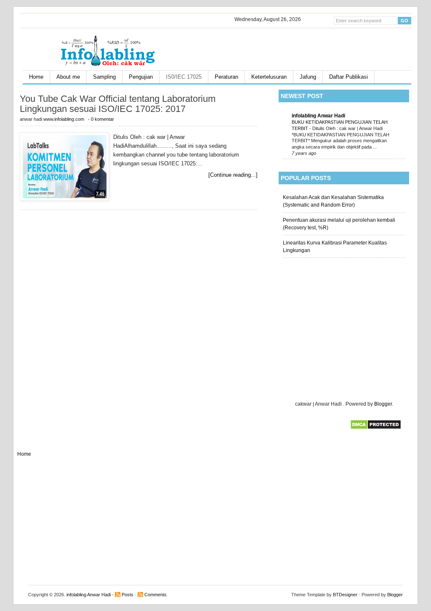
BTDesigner (345, 594)
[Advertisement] (311, 47)
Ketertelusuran (269, 77)
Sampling (104, 77)
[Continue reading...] (233, 175)
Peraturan (226, 77)
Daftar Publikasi (348, 77)
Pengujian (141, 77)
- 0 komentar (101, 119)
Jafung (308, 77)
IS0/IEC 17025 (184, 77)
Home (36, 77)
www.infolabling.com (64, 119)
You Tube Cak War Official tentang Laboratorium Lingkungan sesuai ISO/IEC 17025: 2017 (118, 104)
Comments (155, 594)
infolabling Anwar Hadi (318, 116)
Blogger (383, 404)
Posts (127, 594)
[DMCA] (375, 428)
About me (68, 77)
